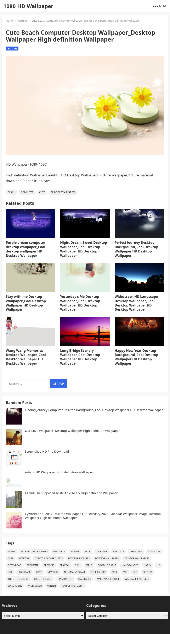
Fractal (64, 565)
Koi (10, 572)
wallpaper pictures (137, 578)
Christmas (136, 551)
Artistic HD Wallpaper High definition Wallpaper (59, 472)
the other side (43, 578)
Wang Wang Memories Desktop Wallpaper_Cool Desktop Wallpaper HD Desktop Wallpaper (26, 357)
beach (11, 192)
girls (89, 565)
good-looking (107, 565)
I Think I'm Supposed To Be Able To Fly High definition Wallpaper (71, 493)
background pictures (34, 551)
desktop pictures (79, 558)
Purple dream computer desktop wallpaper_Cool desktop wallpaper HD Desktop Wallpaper (25, 249)
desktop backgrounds (49, 558)
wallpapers (15, 585)
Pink (114, 572)
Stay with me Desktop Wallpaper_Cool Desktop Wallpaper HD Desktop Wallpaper (26, 303)
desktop (24, 558)
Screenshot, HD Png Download (47, 451)
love (39, 572)
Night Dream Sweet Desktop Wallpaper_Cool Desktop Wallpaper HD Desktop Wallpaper (83, 249)
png (125, 572)
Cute (42, 192)
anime (11, 551)
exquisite (32, 565)
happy (147, 565)
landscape (24, 572)
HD (158, 565)
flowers (49, 565)
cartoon (118, 551)
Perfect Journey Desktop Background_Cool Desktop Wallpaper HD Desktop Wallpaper (136, 249)
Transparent (65, 578)
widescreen (35, 585)
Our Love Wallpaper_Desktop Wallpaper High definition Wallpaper (72, 431)
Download (14, 565)
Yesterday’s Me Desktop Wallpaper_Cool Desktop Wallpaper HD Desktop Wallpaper (80, 303)
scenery (147, 572)
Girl (77, 565)
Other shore (98, 572)
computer (27, 192)
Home (9, 20)
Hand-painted (130, 565)
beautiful (59, 551)
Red (135, 572)
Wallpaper (84, 578)
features (22, 20)
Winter (51, 585)
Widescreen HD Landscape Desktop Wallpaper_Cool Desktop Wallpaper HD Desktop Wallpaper (136, 303)
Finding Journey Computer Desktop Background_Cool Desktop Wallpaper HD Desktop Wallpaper (94, 410)
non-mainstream (74, 572)
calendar (102, 551)
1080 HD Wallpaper (28, 6)
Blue (87, 551)
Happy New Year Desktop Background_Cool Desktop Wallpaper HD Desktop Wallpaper (136, 357)
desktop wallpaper (107, 558)
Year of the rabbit (72, 585)
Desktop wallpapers (63, 192)
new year (52, 572)
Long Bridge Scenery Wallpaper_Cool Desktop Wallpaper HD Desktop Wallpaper (80, 357)
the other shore (18, 578)
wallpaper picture (108, 578)
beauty (75, 551)
